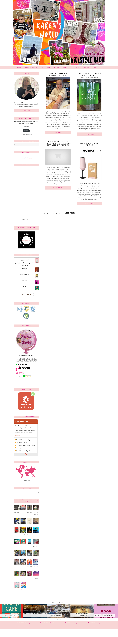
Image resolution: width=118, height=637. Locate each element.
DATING (96, 67)
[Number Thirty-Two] (37, 278)
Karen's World (21, 626)
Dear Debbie (24, 286)
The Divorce (24, 280)
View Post (58, 132)
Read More (26, 110)
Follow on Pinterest (27, 220)
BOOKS (56, 67)
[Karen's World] (59, 33)
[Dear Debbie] (37, 290)
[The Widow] (37, 271)
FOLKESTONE (45, 67)
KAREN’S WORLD (31, 67)
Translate (30, 158)
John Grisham (25, 269)
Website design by (98, 626)
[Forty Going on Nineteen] (37, 262)
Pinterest (95, 623)
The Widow (24, 268)
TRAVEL (66, 67)
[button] (17, 510)
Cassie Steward (25, 275)
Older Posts (70, 213)
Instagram (48, 623)
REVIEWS (76, 67)
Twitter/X (24, 623)
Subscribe (26, 130)
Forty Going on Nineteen (25, 259)
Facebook (71, 623)
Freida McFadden (25, 281)
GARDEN (86, 67)
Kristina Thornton (25, 260)
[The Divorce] (37, 284)
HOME (19, 67)
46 (60, 213)
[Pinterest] (20, 173)
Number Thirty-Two (24, 274)
